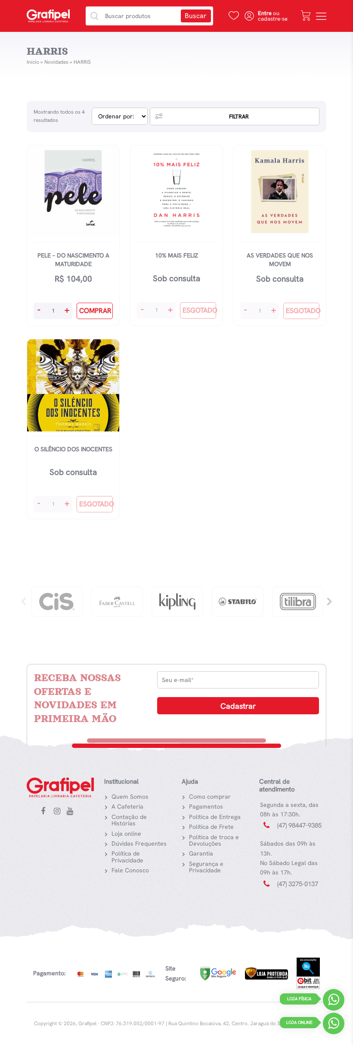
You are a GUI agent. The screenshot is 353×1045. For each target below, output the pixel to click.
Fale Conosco (130, 870)
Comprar (95, 310)
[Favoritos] (234, 15)
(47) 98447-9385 (299, 825)
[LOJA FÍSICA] (333, 1001)
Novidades (56, 62)
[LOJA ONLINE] (333, 1025)
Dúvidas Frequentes (139, 843)
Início (33, 62)
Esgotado (199, 310)
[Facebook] (46, 812)
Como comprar (210, 796)
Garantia (201, 853)
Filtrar (239, 116)
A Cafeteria (127, 806)
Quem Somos (130, 796)
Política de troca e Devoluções (214, 840)
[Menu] (321, 16)
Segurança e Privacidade (206, 867)
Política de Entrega (215, 817)
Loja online (126, 833)
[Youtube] (72, 812)
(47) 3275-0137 (297, 884)
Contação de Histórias (129, 820)
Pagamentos (206, 806)
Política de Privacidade (127, 857)
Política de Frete (211, 827)
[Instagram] (59, 812)
